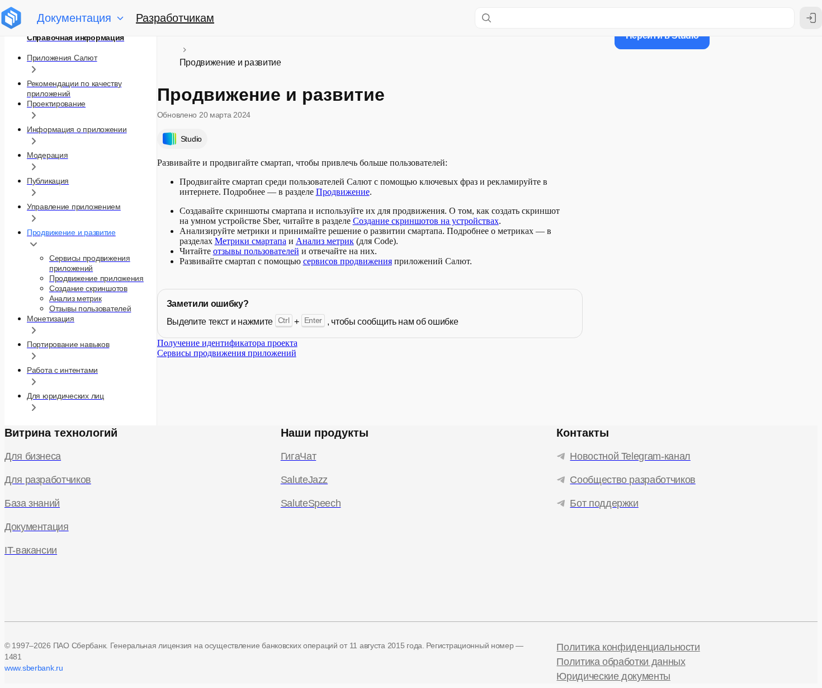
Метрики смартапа (250, 241)
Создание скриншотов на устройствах (426, 221)
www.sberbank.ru (33, 667)
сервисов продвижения (347, 261)
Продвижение (343, 191)
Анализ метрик (325, 241)
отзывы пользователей (256, 251)
